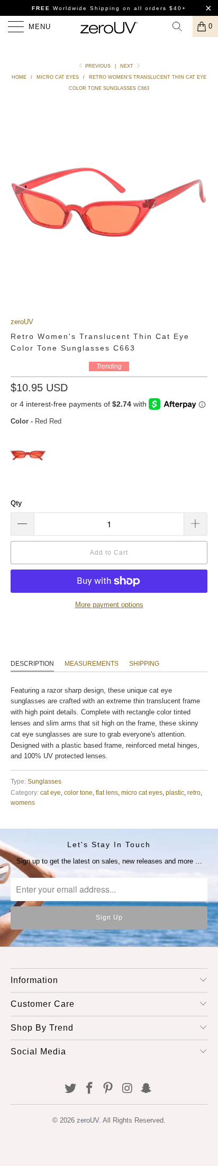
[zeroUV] (109, 26)
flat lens (107, 792)
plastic (175, 792)
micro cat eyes (141, 792)
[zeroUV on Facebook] (89, 1089)
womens (23, 802)
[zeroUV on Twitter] (71, 1089)
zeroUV (22, 322)
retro (194, 792)
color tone (78, 792)
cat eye (50, 792)
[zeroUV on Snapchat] (147, 1089)
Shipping (144, 663)
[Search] (180, 26)
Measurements (92, 663)
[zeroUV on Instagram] (127, 1089)
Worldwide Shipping (76, 8)
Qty (16, 503)
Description (32, 663)
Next (127, 66)
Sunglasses (44, 781)
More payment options (109, 605)
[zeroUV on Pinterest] (108, 1089)
